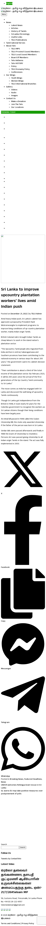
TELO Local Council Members (24, 54)
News (8, 22)
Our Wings (10, 75)
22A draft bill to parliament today (21, 178)
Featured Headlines (33, 779)
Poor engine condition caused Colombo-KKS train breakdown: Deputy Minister (24, 139)
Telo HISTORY (17, 63)
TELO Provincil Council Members (25, 51)
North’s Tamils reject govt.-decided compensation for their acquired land (22, 224)
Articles (14, 28)
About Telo (11, 45)
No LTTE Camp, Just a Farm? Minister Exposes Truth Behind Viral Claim (22, 145)
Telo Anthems (17, 60)
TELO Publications (19, 40)
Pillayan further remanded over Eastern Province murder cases (24, 195)
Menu (4, 14)
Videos (14, 89)
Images (14, 95)
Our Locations (17, 107)
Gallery (9, 86)
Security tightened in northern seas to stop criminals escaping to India (23, 212)
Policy (13, 66)
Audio (13, 92)
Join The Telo (17, 104)
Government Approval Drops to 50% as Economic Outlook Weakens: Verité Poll (23, 218)
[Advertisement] (23, 819)
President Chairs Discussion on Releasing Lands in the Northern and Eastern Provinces (24, 131)
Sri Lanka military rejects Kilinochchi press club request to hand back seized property (25, 119)
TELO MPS (15, 48)
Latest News (16, 25)
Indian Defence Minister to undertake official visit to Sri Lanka (22, 189)
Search (4, 844)
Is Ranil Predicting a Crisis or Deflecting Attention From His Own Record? (23, 151)
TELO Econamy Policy (20, 69)
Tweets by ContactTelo (11, 858)
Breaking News (16, 779)
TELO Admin (36, 313)
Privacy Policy (28, 923)
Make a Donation (18, 101)
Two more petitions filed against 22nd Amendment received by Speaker (23, 124)
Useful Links (16, 37)
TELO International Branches (23, 83)
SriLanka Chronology (20, 34)
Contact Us (11, 98)
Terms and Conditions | (11, 923)
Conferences (16, 72)
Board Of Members (19, 57)
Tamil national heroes (15, 42)
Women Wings (17, 80)
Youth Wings (16, 78)
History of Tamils (18, 31)
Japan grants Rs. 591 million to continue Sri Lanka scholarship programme (25, 183)
